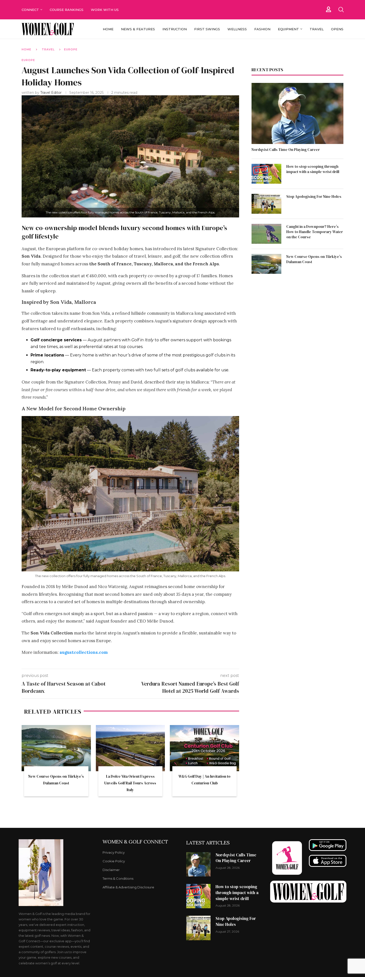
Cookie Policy (114, 861)
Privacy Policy (114, 852)
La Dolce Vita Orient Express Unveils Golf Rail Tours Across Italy (130, 783)
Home (108, 29)
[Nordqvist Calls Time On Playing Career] (297, 113)
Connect (30, 10)
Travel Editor (51, 92)
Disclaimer (111, 870)
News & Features (138, 29)
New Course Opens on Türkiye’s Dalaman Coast (314, 259)
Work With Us (105, 10)
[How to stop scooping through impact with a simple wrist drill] (266, 174)
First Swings (207, 29)
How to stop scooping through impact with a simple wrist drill (312, 169)
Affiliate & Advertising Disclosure (128, 887)
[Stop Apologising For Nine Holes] (266, 204)
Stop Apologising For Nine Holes (313, 196)
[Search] (340, 10)
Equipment (288, 29)
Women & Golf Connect (135, 841)
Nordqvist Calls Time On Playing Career (286, 149)
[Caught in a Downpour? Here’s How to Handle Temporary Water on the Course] (266, 234)
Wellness (237, 29)
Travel (317, 29)
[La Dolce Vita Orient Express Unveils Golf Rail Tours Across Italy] (130, 748)
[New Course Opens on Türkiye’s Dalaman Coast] (56, 748)
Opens (337, 29)
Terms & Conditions (118, 878)
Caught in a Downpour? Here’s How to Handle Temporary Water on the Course (314, 232)
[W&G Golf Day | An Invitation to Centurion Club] (204, 748)
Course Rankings (66, 10)
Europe (70, 49)
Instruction (174, 29)
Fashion (262, 29)
